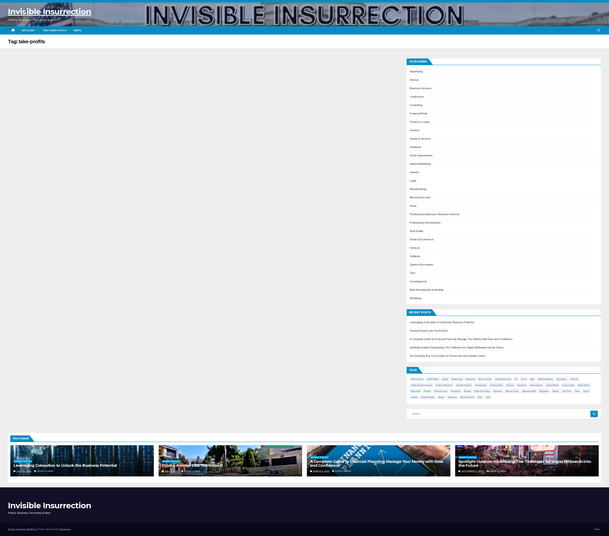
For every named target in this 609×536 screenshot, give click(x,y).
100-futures (417, 379)
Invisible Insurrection (49, 11)
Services (415, 248)
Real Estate (416, 231)
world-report (467, 397)
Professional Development (425, 222)
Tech (412, 273)
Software (415, 256)
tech (577, 391)
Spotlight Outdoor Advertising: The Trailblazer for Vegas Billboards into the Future (457, 347)
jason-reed (552, 385)
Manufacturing (418, 189)
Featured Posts (55, 30)
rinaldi (467, 391)
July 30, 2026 (24, 471)
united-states (428, 397)
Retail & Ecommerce (422, 239)
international (536, 385)
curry (524, 379)
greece (510, 385)
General (414, 130)
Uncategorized (418, 281)
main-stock (583, 385)
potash (427, 391)
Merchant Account (420, 197)
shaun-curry (512, 391)
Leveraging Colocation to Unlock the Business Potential (442, 322)
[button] (598, 30)
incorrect (521, 385)
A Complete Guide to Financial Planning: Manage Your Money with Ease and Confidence (461, 339)
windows (452, 397)
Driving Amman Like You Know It (429, 330)
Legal (413, 180)
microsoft (415, 391)
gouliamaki (480, 385)
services (497, 391)
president (455, 391)
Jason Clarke (45, 471)
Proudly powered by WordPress (22, 529)
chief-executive (503, 379)
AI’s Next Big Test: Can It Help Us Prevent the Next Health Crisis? (447, 356)
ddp (532, 379)
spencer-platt (529, 391)
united (414, 397)
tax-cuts (566, 391)
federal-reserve (444, 385)
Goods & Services (420, 138)
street (556, 391)
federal (574, 379)
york (488, 397)
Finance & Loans (419, 122)
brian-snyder (485, 379)
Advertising (416, 71)
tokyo (586, 391)
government (496, 385)
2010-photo (433, 379)
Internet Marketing (420, 164)
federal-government (421, 385)
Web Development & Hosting (426, 290)
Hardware (415, 147)
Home (597, 529)
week (441, 397)
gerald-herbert (463, 385)
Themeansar (64, 529)
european (561, 379)
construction (417, 96)
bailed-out (457, 379)
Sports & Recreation (421, 264)
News (77, 30)
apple (445, 379)
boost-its (470, 379)
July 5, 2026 (172, 471)
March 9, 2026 (321, 471)
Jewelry (414, 172)
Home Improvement (421, 155)
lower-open (568, 385)
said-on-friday (482, 391)
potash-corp (440, 391)
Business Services (420, 88)
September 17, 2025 (473, 471)
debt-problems (545, 379)
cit (516, 379)
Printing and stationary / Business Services (434, 214)
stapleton (544, 391)
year (480, 397)
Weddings (416, 298)
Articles (28, 30)
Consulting (416, 105)
